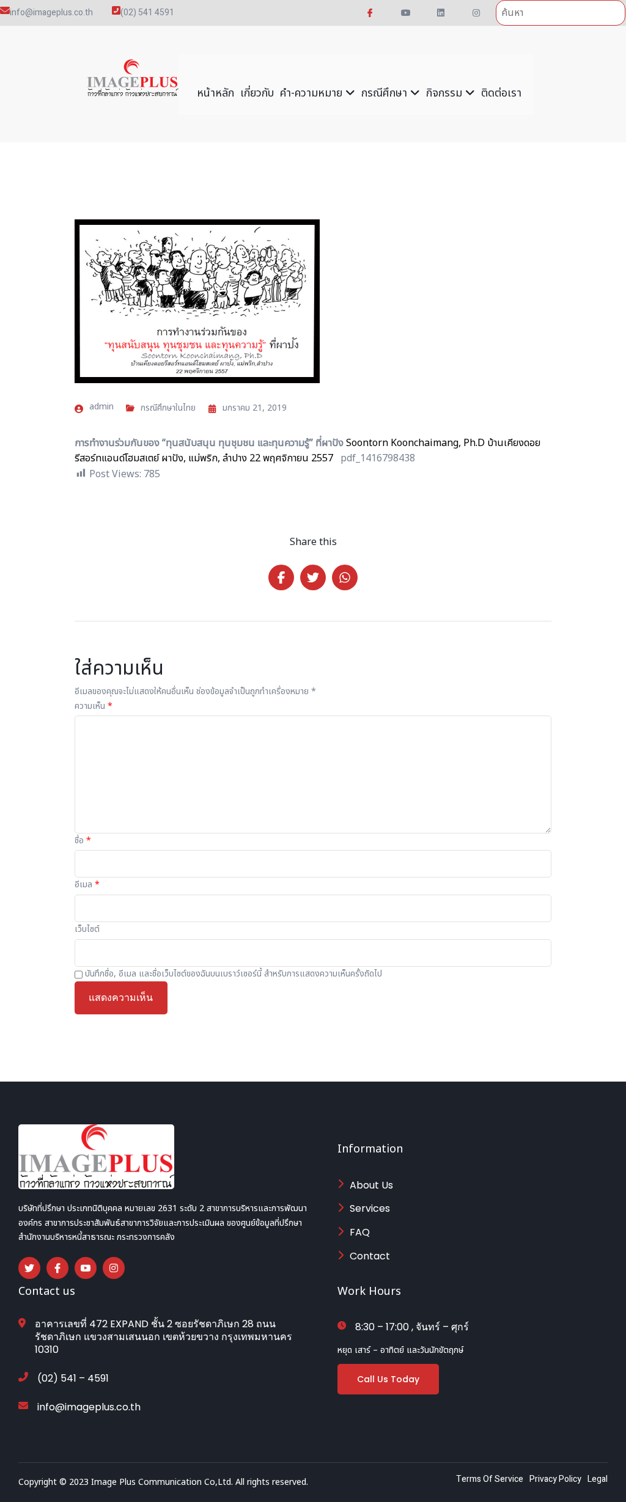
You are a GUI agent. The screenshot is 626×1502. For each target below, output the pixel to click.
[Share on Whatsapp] (345, 577)
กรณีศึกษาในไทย (168, 407)
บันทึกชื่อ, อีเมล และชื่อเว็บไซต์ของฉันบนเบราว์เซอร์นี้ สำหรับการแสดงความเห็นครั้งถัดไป (233, 973)
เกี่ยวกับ (257, 93)
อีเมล (87, 884)
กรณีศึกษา (384, 93)
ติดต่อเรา (501, 93)
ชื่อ (83, 840)
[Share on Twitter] (313, 577)
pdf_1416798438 (378, 458)
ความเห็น (93, 706)
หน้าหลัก (215, 93)
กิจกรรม (444, 93)
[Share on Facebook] (281, 577)
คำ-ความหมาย (311, 93)
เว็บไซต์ (87, 929)
